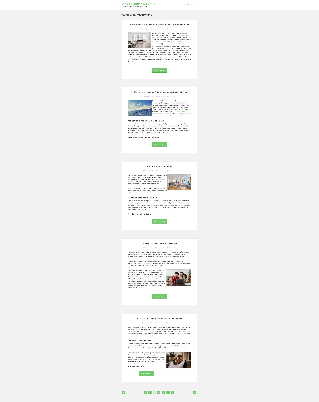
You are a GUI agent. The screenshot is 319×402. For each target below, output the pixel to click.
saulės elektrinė (181, 111)
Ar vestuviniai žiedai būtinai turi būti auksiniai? (159, 318)
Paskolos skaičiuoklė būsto (145, 263)
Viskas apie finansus (138, 4)
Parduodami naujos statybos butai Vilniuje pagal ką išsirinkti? (159, 24)
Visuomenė (172, 29)
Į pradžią (189, 4)
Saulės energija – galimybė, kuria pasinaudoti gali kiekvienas (159, 92)
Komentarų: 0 (160, 29)
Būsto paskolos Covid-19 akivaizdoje (159, 243)
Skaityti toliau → (160, 71)
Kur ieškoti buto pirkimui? (159, 166)
